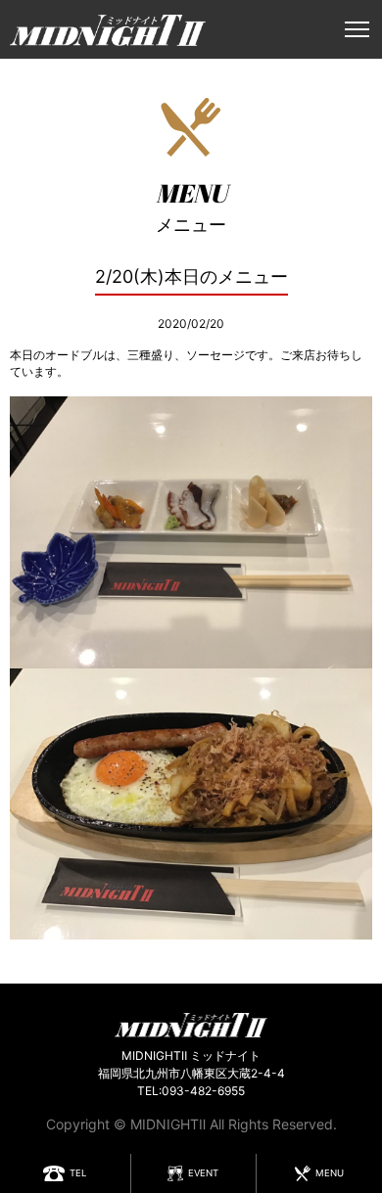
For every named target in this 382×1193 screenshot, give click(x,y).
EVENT (203, 1173)
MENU (329, 1173)
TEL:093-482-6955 (191, 1090)
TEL (78, 1173)
